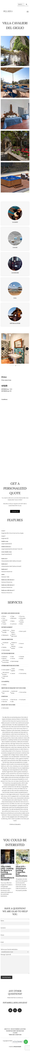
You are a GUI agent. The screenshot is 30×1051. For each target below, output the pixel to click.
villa (5, 717)
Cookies (15, 1033)
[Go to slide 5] (15, 365)
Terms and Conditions (15, 1034)
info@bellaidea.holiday (15, 1003)
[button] (2, 348)
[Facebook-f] (10, 1010)
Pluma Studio (17, 1046)
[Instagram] (15, 1010)
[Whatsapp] (20, 1010)
